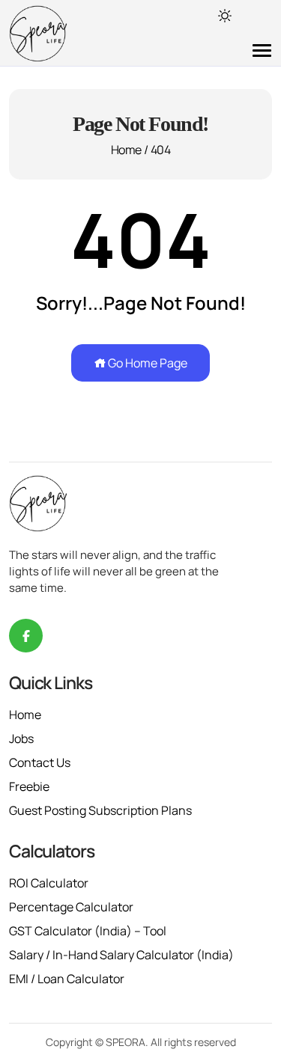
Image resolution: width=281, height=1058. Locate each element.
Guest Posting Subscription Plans (100, 810)
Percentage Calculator (71, 907)
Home (126, 150)
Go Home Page (146, 363)
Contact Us (39, 762)
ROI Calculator (48, 883)
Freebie (29, 786)
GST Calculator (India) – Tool (87, 931)
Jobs (21, 738)
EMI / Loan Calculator (66, 978)
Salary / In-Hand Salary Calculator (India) (121, 955)
